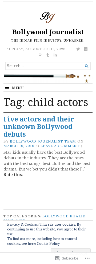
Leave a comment (60, 146)
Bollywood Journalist (48, 31)
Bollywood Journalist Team (43, 141)
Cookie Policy (48, 244)
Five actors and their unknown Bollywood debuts (38, 127)
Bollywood (55, 216)
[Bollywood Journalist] (48, 78)
